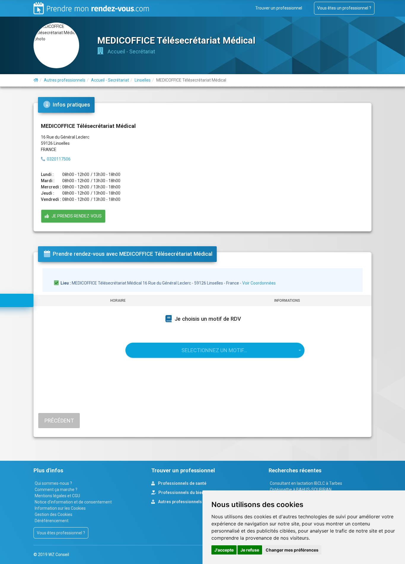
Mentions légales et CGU (57, 495)
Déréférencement (51, 520)
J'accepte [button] (224, 549)
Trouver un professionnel (278, 8)
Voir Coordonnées (259, 283)
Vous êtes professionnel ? (61, 532)
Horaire (118, 300)
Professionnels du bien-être (185, 492)
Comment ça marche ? (56, 489)
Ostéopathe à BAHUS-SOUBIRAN (300, 489)
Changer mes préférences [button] (292, 549)
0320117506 (59, 159)
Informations (287, 300)
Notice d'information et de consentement (73, 502)
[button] (214, 350)
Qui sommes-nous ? (53, 483)
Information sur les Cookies (60, 508)
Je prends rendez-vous (75, 216)
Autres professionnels (179, 501)
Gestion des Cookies (53, 514)
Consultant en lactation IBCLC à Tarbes (306, 483)
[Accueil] (36, 80)
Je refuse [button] (249, 549)
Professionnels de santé (181, 483)
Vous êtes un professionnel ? (344, 8)
